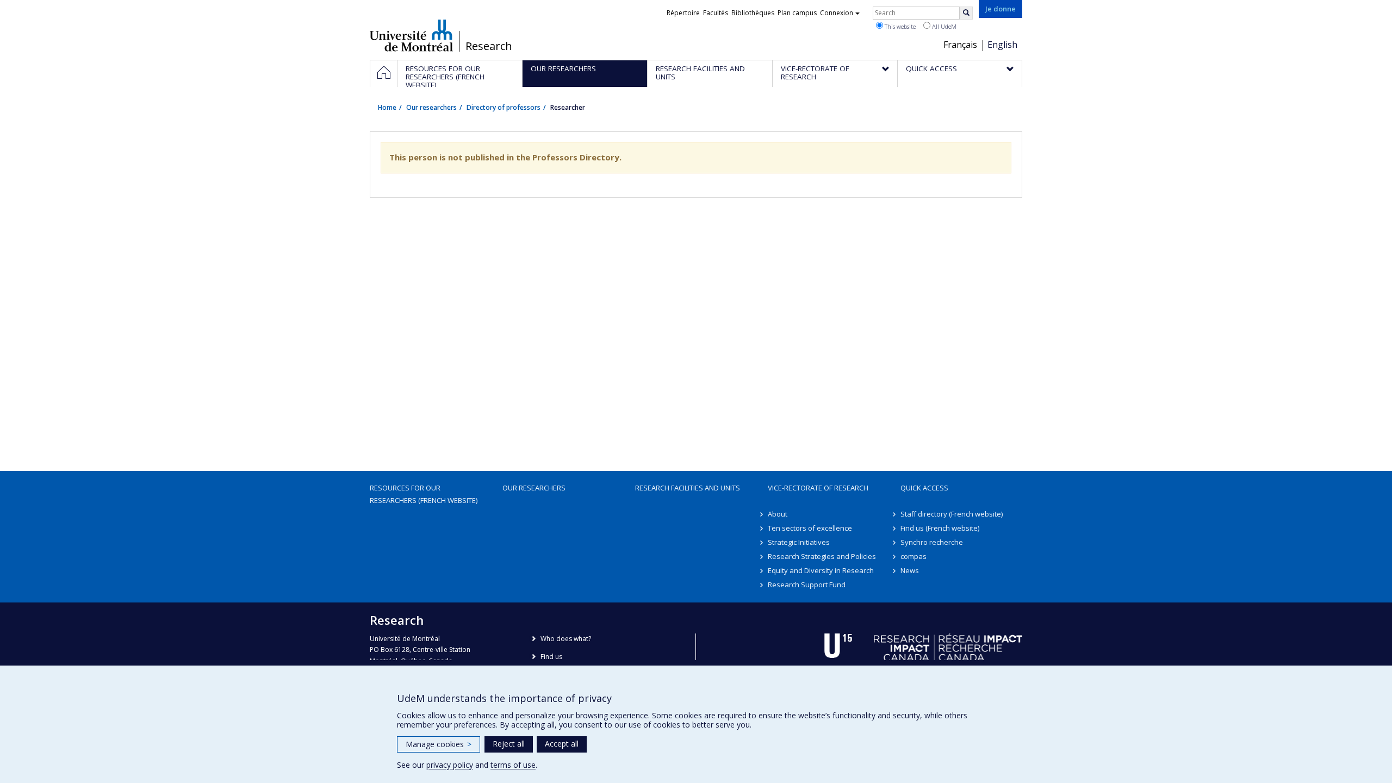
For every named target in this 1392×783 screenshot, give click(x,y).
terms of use (513, 765)
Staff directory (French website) (951, 514)
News (909, 570)
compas (913, 556)
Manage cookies (438, 744)
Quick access (924, 488)
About (777, 514)
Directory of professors (503, 107)
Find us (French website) (939, 528)
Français (960, 45)
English (1002, 45)
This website (899, 26)
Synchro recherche (931, 542)
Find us (551, 656)
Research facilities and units (687, 488)
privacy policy (449, 765)
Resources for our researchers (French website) (423, 494)
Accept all (562, 743)
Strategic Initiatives (799, 542)
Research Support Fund (807, 584)
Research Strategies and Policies (822, 556)
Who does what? (565, 638)
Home (387, 107)
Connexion (836, 12)
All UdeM (943, 26)
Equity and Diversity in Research (821, 570)
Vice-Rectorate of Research (818, 488)
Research (488, 46)
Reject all (509, 743)
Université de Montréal (411, 35)
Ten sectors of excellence (810, 528)
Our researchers (431, 107)
